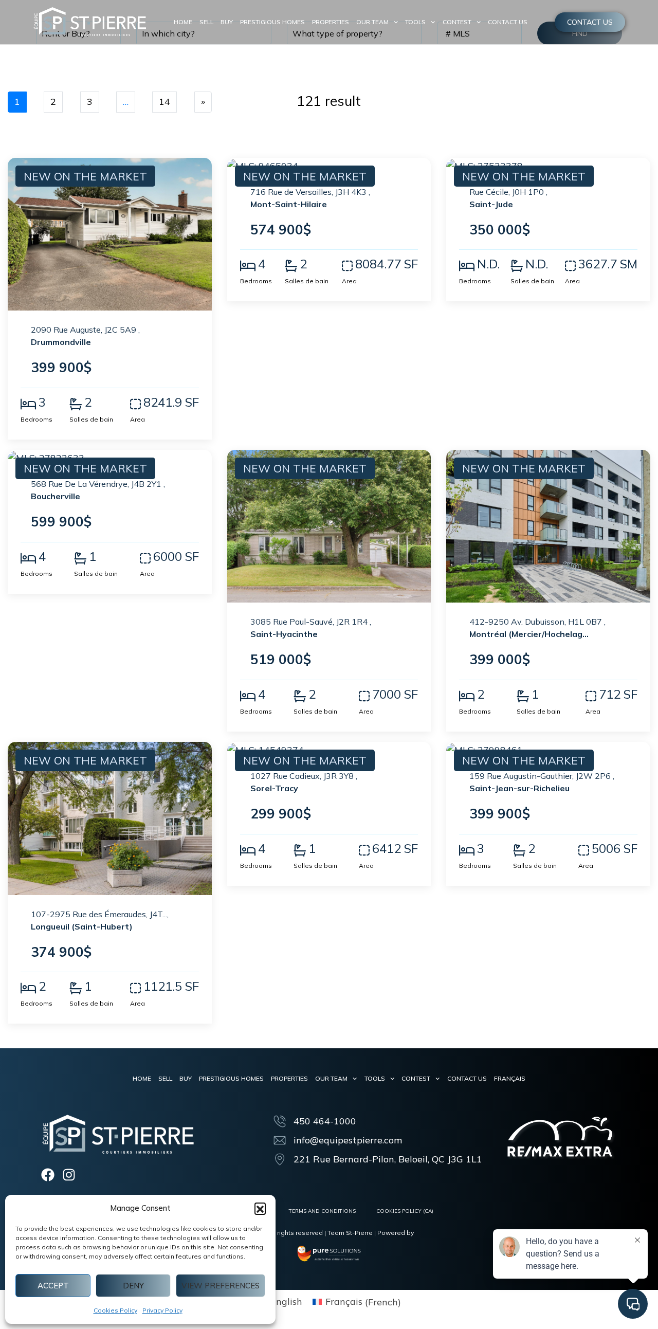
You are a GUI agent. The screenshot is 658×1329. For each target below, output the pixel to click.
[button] (260, 1208)
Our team (372, 22)
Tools (415, 22)
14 (164, 101)
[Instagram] (69, 1174)
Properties (330, 22)
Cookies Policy (115, 1310)
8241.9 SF (171, 402)
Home (183, 22)
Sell (206, 22)
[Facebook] (47, 1174)
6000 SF (176, 556)
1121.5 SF (171, 986)
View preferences (220, 1285)
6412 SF (395, 848)
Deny (133, 1285)
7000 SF (395, 694)
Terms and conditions (322, 1211)
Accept (53, 1285)
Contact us (507, 22)
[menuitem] (509, 1078)
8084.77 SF (386, 264)
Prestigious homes (272, 22)
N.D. (488, 264)
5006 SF (614, 848)
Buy (227, 22)
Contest (457, 22)
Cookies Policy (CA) (404, 1211)
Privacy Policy (162, 1310)
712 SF (618, 694)
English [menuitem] (286, 1301)
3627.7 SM (607, 264)
